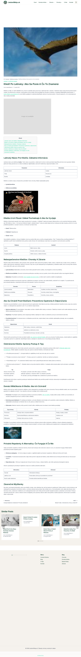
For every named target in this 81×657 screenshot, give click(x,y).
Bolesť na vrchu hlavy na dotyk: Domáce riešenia (9, 530)
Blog (41, 559)
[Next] (77, 527)
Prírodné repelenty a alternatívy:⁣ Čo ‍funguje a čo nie (16, 150)
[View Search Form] (76, 2)
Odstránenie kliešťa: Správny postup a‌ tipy (14, 147)
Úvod (35, 2)
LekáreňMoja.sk (9, 87)
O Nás (65, 2)
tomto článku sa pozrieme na (11, 94)
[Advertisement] (40, 13)
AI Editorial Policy (40, 655)
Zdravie (64, 563)
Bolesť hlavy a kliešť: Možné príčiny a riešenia (50, 530)
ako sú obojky (46, 394)
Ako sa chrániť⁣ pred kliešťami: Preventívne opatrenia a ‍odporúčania (20, 145)
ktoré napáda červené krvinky (31, 277)
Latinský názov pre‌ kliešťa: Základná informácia (15, 140)
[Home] (4, 79)
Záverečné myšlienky (9, 152)
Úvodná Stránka (44, 557)
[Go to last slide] (3, 527)
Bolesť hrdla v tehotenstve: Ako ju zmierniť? (66, 501)
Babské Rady (65, 561)
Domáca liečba (65, 559)
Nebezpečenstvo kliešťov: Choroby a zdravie (15, 144)
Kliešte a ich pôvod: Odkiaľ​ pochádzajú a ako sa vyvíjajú (17, 142)
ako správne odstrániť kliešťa (38, 337)
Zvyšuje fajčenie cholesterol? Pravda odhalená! (16, 501)
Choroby (6, 81)
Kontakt (71, 2)
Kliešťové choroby (12, 81)
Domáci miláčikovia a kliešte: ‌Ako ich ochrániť (15, 149)
